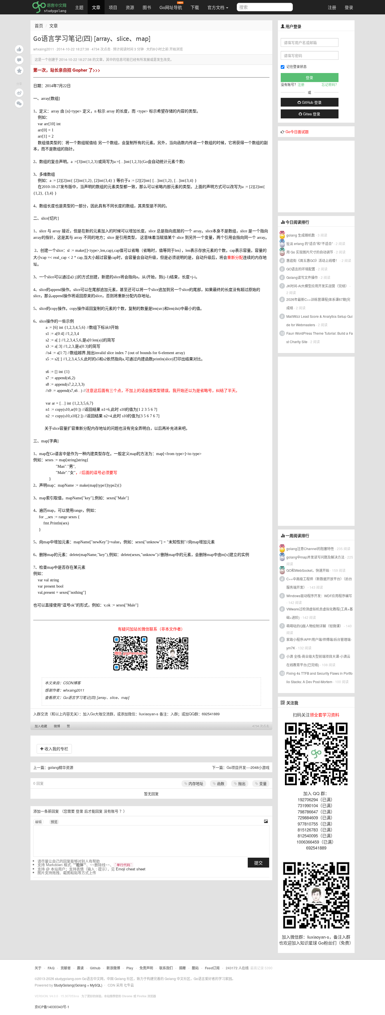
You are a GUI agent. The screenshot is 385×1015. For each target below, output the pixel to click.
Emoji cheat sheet (130, 868)
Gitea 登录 (311, 113)
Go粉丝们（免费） (335, 943)
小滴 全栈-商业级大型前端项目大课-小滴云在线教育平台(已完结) (318, 660)
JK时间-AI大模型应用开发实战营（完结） (317, 285)
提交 (258, 863)
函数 (220, 783)
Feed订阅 (212, 967)
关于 (38, 967)
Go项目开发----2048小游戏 (248, 767)
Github (95, 967)
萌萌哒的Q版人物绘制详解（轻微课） (314, 625)
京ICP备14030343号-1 (52, 1006)
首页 (39, 25)
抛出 (241, 783)
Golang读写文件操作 (302, 277)
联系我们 (166, 967)
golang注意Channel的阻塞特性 (310, 548)
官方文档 (216, 7)
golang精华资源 (60, 767)
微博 (57, 726)
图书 (147, 7)
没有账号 (111, 811)
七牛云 (129, 985)
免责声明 (146, 967)
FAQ (51, 967)
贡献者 (66, 967)
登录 (349, 7)
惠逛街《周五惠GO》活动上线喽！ (312, 260)
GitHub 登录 (311, 102)
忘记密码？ (330, 84)
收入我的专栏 (55, 748)
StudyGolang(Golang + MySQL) (78, 985)
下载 (195, 7)
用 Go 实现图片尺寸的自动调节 (309, 252)
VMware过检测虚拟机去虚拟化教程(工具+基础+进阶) (319, 613)
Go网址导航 (171, 7)
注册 (332, 7)
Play (129, 967)
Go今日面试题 (297, 131)
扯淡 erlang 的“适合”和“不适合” (309, 243)
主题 (79, 7)
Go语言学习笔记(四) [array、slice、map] (96, 697)
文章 (96, 7)
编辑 (38, 821)
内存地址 (195, 783)
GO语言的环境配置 (300, 268)
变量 (262, 783)
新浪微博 (113, 967)
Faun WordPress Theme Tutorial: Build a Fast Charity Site (319, 337)
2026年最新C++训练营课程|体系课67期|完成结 (318, 303)
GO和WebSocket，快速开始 (307, 570)
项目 (113, 7)
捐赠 (182, 967)
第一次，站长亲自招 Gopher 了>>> (66, 70)
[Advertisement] (320, 176)
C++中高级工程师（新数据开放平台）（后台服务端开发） (319, 583)
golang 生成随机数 (300, 235)
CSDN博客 (72, 682)
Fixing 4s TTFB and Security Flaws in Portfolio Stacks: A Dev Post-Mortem (319, 677)
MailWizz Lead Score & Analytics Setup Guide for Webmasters (319, 320)
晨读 (80, 967)
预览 (54, 821)
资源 (130, 7)
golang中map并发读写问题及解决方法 (315, 557)
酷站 (195, 967)
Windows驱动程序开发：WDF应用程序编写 (319, 595)
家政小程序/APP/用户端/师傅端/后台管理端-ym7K (319, 643)
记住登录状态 (296, 66)
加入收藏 (41, 726)
